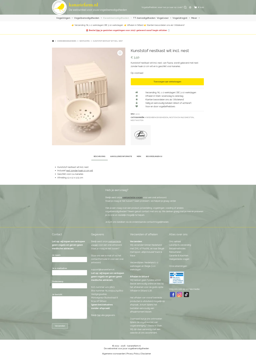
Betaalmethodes (177, 248)
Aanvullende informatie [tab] (121, 156)
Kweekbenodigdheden (116, 18)
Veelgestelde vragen (179, 259)
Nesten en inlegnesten (181, 117)
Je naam (56, 255)
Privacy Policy (133, 353)
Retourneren (175, 252)
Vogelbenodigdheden (86, 18)
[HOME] (53, 41)
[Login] (190, 7)
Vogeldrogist (180, 18)
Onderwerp (57, 281)
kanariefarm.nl (83, 5)
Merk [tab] (139, 156)
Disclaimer (146, 353)
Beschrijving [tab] (99, 156)
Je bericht (57, 294)
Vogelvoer (163, 18)
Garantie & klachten (178, 255)
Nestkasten (137, 120)
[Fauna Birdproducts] (141, 135)
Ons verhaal (175, 241)
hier (98, 30)
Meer (194, 18)
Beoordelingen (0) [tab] (154, 156)
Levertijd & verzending (180, 245)
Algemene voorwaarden (113, 353)
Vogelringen (63, 18)
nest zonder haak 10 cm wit (79, 170)
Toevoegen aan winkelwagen (167, 81)
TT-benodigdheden (144, 18)
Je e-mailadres (59, 268)
